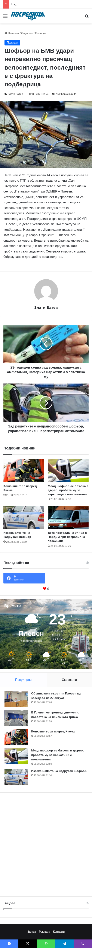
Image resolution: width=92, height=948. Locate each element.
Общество (26, 33)
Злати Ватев (15, 94)
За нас (31, 931)
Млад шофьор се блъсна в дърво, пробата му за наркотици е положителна (68, 490)
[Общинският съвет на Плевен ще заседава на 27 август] (16, 699)
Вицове (9, 903)
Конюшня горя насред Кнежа (29, 4)
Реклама (44, 931)
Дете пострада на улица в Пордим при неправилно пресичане (67, 537)
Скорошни (69, 679)
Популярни (23, 679)
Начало (12, 33)
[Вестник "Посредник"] (28, 16)
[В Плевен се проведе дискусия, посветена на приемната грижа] (16, 718)
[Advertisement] (46, 843)
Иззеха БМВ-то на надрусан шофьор (59, 771)
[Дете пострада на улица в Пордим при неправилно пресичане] (68, 517)
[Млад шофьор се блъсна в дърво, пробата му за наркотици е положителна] (68, 470)
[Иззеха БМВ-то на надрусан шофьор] (23, 517)
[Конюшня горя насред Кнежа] (23, 470)
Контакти (59, 931)
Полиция (40, 33)
